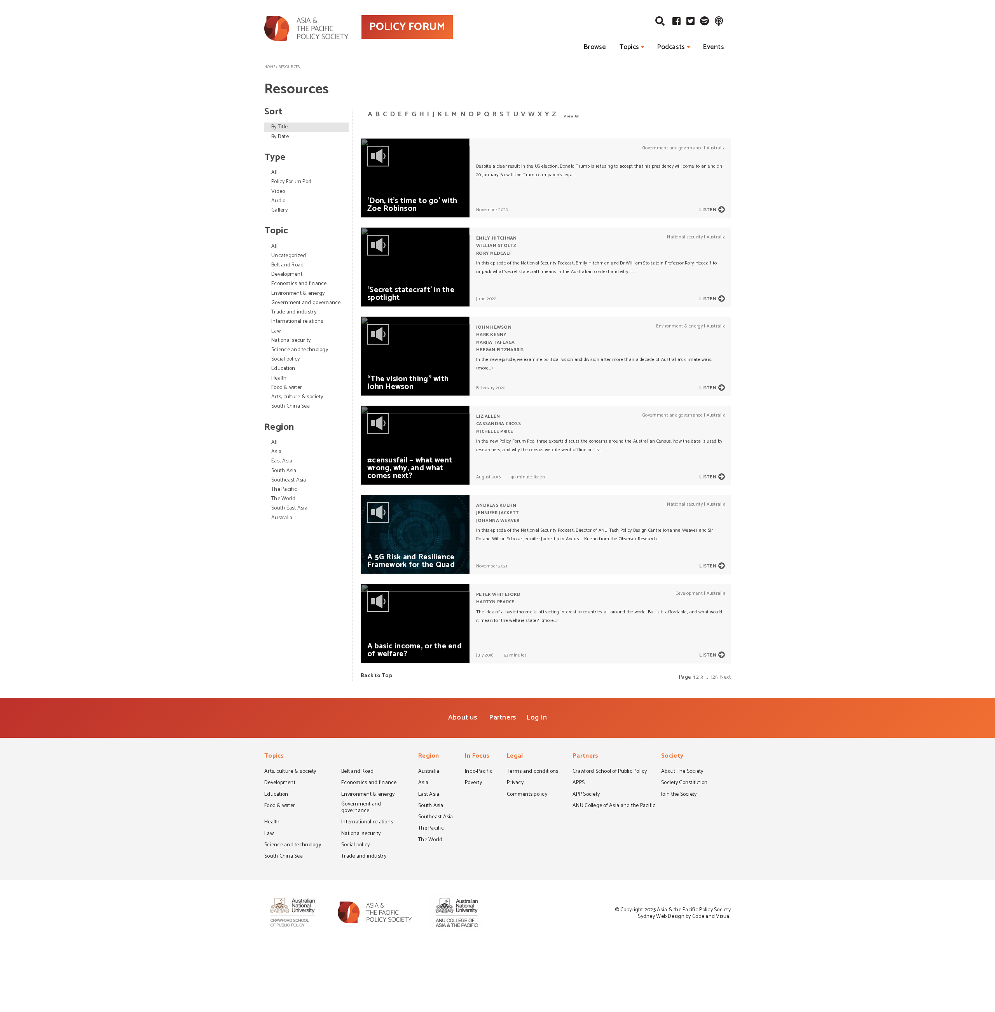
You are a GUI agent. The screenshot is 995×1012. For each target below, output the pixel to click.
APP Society (586, 795)
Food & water (286, 387)
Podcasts (671, 47)
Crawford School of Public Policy (610, 772)
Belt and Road (287, 265)
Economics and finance (299, 283)
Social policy (285, 359)
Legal (515, 756)
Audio (278, 200)
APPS (579, 783)
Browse (595, 47)
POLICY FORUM (407, 27)
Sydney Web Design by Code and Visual (684, 916)
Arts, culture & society (297, 396)
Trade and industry (293, 312)
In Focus (477, 756)
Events (713, 47)
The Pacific (284, 489)
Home (269, 67)
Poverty (473, 783)
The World (283, 498)
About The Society (682, 772)
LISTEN (707, 210)
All (274, 172)
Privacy (515, 783)
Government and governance (306, 302)
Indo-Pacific (478, 772)
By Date (280, 136)
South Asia (284, 470)
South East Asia (289, 508)
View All (572, 116)
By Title (279, 127)
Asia (276, 451)
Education (283, 368)
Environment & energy (298, 293)
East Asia (281, 461)
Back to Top (376, 675)
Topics (629, 47)
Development (286, 274)
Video (278, 191)
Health (279, 378)
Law (276, 331)
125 (714, 677)
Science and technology (299, 349)
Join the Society (678, 795)
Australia (281, 517)
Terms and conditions (532, 772)
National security (291, 340)
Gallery (279, 210)
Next (725, 677)
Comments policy (527, 795)
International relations (297, 321)
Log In (536, 717)
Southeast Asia (288, 480)
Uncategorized (288, 255)
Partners (502, 717)
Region (428, 756)
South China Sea (290, 406)
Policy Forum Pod (291, 181)
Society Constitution (684, 783)
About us (462, 717)
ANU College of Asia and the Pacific (614, 806)
